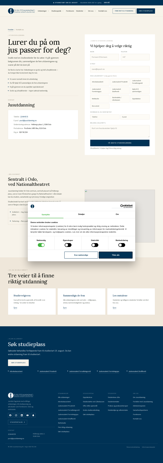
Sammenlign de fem (74, 295)
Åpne (15, 308)
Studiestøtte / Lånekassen (116, 98)
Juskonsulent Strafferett (116, 90)
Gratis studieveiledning (91, 410)
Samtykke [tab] (46, 215)
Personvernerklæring (133, 447)
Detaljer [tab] (81, 214)
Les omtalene (120, 295)
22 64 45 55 (24, 117)
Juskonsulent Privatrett (119, 82)
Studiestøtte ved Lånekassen (93, 401)
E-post (124, 117)
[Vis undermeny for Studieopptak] (63, 11)
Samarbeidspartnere (140, 410)
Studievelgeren (22, 295)
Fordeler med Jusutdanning (143, 401)
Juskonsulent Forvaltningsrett (137, 81)
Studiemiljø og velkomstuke (118, 410)
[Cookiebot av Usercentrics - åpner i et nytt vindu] (122, 206)
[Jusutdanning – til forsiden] (21, 11)
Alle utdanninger (64, 397)
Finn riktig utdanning (124, 11)
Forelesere (70, 11)
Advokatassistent (97, 82)
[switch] (68, 245)
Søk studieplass (146, 11)
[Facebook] (10, 415)
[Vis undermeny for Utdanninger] (48, 11)
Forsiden (10, 30)
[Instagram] (16, 415)
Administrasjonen (139, 406)
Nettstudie (95, 99)
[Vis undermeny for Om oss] (95, 11)
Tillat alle (115, 255)
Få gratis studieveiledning (120, 143)
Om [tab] (117, 214)
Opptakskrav (136, 99)
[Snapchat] (33, 415)
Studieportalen (16, 422)
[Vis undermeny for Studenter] (85, 11)
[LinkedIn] (21, 415)
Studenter (79, 11)
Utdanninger (42, 11)
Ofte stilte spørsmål (90, 406)
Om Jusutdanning (139, 397)
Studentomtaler (113, 401)
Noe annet (95, 106)
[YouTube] (27, 415)
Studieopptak (56, 11)
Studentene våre (114, 397)
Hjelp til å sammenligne (136, 90)
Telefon (94, 117)
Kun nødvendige (81, 255)
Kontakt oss (102, 11)
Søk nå (107, 3)
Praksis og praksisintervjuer (118, 406)
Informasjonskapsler (148, 447)
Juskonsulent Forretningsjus (96, 90)
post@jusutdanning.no (28, 120)
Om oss (91, 11)
